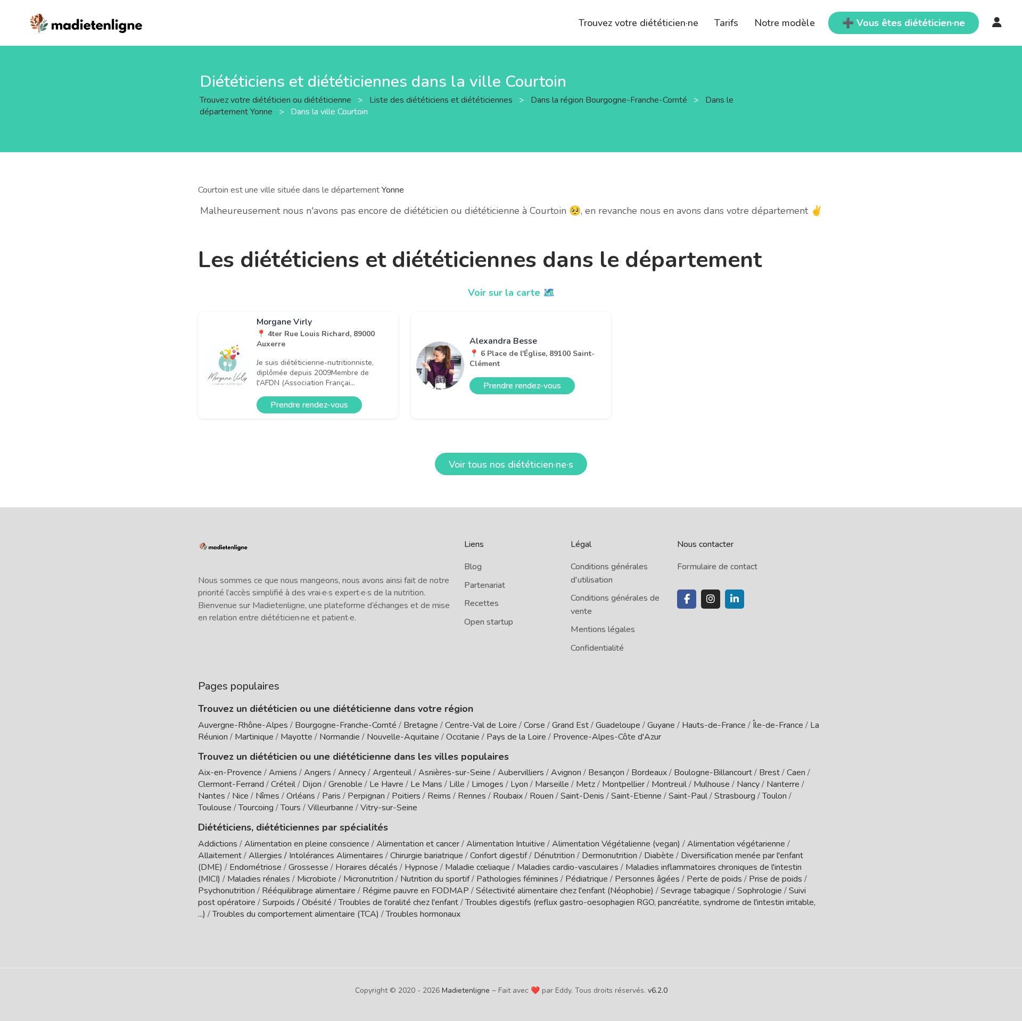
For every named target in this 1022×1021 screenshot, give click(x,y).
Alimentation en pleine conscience (306, 844)
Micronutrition (368, 879)
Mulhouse (712, 784)
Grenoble (345, 784)
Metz (585, 784)
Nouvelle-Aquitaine (403, 737)
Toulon (774, 796)
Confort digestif (498, 855)
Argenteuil (392, 772)
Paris (331, 796)
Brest (769, 772)
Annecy (352, 772)
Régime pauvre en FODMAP (415, 891)
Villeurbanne (330, 808)
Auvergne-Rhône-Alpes (243, 725)
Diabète (659, 855)
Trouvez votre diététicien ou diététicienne (276, 99)
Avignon (566, 772)
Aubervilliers (521, 772)
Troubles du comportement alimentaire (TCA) (295, 914)
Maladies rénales (258, 879)
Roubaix (508, 796)
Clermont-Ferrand (231, 784)
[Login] (997, 22)
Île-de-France (778, 725)
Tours (291, 808)
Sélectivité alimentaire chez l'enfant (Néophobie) (565, 891)
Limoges (488, 784)
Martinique (254, 737)
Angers (317, 772)
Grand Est (570, 725)
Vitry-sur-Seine (388, 808)
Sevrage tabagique (695, 891)
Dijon (312, 784)
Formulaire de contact (717, 566)
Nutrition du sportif (434, 879)
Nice (240, 796)
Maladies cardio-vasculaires (568, 867)
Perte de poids (714, 879)
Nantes (211, 796)
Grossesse (308, 867)
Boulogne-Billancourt (713, 772)
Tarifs (726, 22)
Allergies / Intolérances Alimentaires (316, 855)
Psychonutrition (226, 891)
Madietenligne (466, 990)
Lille (457, 784)
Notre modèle (784, 22)
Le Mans (426, 784)
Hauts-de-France (714, 725)
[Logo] (86, 21)
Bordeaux (649, 772)
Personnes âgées (647, 879)
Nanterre (783, 784)
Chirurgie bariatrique (426, 855)
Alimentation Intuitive (505, 844)
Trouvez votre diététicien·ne (638, 22)
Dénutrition (554, 855)
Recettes (481, 603)
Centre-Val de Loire (481, 725)
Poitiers (406, 796)
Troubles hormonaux (423, 914)
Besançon (606, 772)
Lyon (519, 784)
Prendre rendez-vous (309, 405)
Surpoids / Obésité (297, 902)
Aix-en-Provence (230, 772)
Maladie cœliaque (477, 867)
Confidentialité (597, 648)
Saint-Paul (688, 796)
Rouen (542, 796)
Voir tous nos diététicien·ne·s (511, 464)
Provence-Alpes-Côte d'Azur (607, 737)
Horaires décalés (366, 867)
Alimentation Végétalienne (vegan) (616, 844)
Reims (439, 796)
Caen (796, 772)
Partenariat (484, 585)
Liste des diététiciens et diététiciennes (442, 99)
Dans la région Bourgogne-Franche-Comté (610, 99)
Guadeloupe (618, 725)
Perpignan (366, 796)
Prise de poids (775, 879)
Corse (534, 725)
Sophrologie (759, 891)
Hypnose (421, 867)
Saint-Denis (582, 796)
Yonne (393, 190)
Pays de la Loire (516, 737)
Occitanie (463, 737)
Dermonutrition (610, 855)
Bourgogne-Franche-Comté (346, 725)
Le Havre (386, 784)
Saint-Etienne (636, 796)
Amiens (283, 772)
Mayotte (296, 737)
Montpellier (623, 784)
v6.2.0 (657, 990)
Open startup (488, 622)
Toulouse (215, 808)
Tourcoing (256, 808)
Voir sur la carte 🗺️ (511, 292)
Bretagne (420, 725)
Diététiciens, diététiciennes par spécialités (293, 827)
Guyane (661, 725)
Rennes (472, 796)
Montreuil (669, 784)
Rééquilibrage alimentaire (309, 891)
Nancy (748, 784)
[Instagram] (710, 599)
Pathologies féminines (517, 879)
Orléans (300, 796)
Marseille (552, 784)
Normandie (339, 737)
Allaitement (220, 855)
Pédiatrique (586, 879)
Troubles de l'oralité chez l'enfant (398, 902)
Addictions (217, 844)
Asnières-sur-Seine (454, 772)
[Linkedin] (734, 599)
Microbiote (318, 879)
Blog (473, 566)
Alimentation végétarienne (736, 844)
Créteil (283, 784)
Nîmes (267, 796)
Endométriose (255, 867)
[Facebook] (686, 599)
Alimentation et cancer (417, 844)
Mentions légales (603, 629)
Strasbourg (734, 796)
